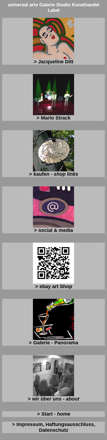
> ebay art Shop (53, 286)
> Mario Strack (53, 118)
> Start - (53, 414)
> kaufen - (53, 174)
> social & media (53, 230)
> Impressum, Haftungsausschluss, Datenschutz (53, 427)
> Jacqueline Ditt (53, 61)
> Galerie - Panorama (53, 342)
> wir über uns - (53, 399)
